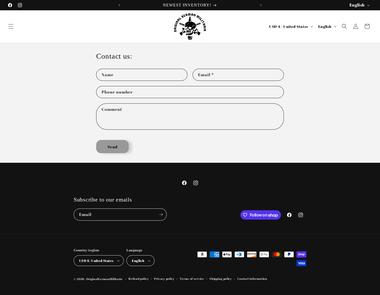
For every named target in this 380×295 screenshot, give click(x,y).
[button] (11, 26)
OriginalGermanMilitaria (104, 279)
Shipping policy (220, 279)
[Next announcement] (261, 5)
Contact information (252, 279)
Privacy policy (164, 279)
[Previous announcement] (119, 5)
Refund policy (138, 279)
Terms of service (192, 279)
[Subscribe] (160, 214)
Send (113, 146)
